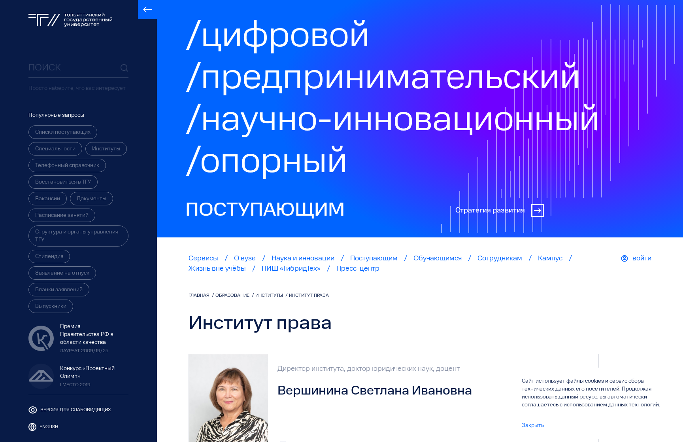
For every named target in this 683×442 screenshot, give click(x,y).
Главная (200, 295)
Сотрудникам (499, 258)
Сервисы (203, 258)
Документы (91, 198)
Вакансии (47, 198)
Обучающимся (437, 258)
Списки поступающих (63, 132)
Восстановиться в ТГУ (63, 182)
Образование (233, 295)
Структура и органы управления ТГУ (76, 236)
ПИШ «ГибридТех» (291, 268)
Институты (106, 149)
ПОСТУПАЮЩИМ (265, 210)
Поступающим (374, 258)
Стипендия (49, 256)
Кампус (550, 258)
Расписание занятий (62, 215)
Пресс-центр (357, 268)
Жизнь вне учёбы (217, 268)
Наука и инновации (303, 258)
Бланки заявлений (59, 289)
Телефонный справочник (67, 165)
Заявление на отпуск (62, 273)
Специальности (55, 149)
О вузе (245, 258)
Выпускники (50, 306)
